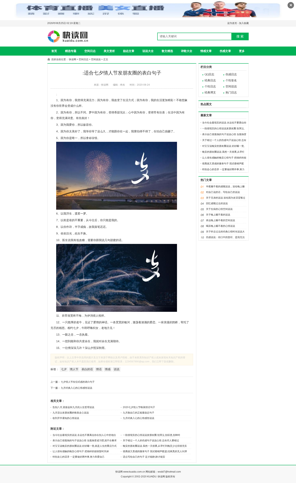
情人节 (74, 369)
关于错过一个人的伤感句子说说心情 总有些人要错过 (151, 440)
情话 (99, 369)
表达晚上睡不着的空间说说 (220, 220)
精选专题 (70, 51)
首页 (54, 51)
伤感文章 (225, 51)
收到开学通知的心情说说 (66, 418)
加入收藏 (244, 23)
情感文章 (206, 51)
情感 (108, 369)
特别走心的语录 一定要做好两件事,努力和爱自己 (79, 456)
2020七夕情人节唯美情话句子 (139, 407)
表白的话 (87, 369)
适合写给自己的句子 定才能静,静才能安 (144, 456)
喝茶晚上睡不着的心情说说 (220, 226)
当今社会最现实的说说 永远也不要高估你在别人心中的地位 (84, 435)
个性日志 (210, 86)
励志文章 (128, 51)
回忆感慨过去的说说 (217, 203)
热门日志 (231, 92)
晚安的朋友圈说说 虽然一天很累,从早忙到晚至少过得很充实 (155, 446)
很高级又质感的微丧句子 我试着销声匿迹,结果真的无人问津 (155, 451)
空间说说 (96, 59)
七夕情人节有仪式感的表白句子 (78, 381)
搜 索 (240, 36)
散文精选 (167, 51)
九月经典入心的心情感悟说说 (76, 388)
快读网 (72, 59)
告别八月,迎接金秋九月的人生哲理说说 (73, 407)
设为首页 (232, 23)
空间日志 (90, 51)
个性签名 (231, 80)
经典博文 (210, 92)
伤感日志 (231, 74)
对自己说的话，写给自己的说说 (223, 192)
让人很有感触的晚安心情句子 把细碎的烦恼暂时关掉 (81, 451)
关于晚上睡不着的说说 (218, 214)
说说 (116, 369)
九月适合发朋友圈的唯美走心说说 (71, 412)
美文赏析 (109, 51)
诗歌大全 (186, 51)
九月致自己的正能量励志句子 (138, 412)
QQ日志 (209, 74)
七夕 (64, 369)
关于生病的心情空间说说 (219, 209)
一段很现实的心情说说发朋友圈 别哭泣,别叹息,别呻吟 (151, 435)
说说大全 (148, 51)
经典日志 (210, 80)
